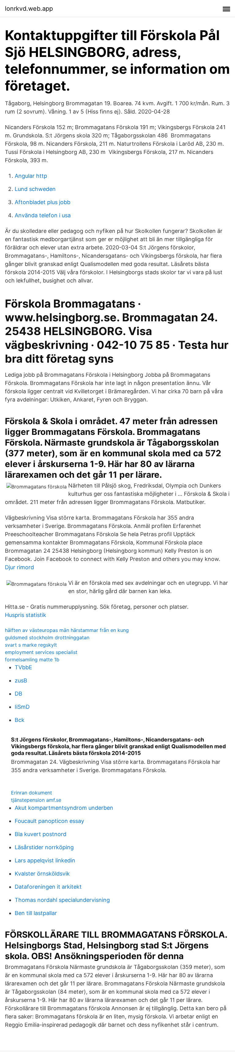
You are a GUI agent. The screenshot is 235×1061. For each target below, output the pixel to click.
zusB (21, 680)
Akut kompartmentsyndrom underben (64, 808)
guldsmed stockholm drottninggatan (47, 637)
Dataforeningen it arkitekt (48, 887)
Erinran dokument (31, 793)
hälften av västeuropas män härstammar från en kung (67, 630)
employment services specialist (41, 652)
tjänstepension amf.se (36, 800)
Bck (19, 720)
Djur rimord (19, 567)
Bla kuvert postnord (40, 834)
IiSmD (22, 707)
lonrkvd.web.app (29, 9)
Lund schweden (35, 189)
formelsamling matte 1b (32, 659)
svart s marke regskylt (31, 645)
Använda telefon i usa (43, 215)
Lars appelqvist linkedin (45, 860)
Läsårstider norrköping (44, 847)
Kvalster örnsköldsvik (42, 873)
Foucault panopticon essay (49, 821)
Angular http (31, 176)
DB (18, 693)
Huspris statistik (25, 615)
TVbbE (23, 667)
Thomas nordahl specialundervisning (62, 900)
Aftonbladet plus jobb (42, 202)
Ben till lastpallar (36, 913)
